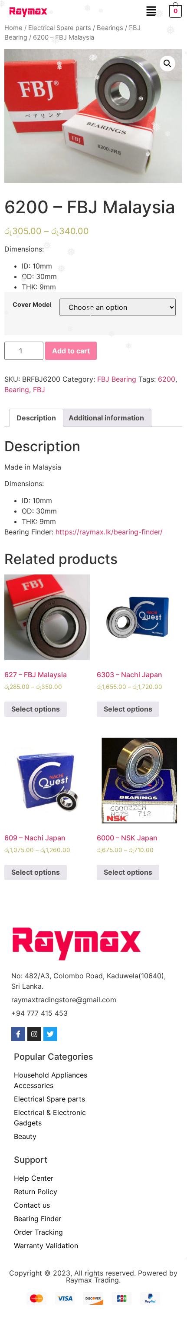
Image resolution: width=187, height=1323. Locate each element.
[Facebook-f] (18, 1034)
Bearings (110, 28)
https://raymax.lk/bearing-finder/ (109, 531)
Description (36, 417)
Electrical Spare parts (59, 28)
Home (13, 28)
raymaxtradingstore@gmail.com (63, 999)
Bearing (16, 389)
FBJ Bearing (116, 379)
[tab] (36, 418)
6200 (166, 379)
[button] (151, 11)
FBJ (39, 389)
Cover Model (32, 305)
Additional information (106, 417)
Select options (35, 709)
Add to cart (71, 350)
